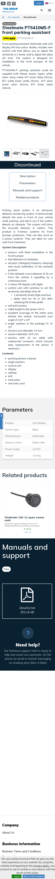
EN (50, 3)
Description (27, 176)
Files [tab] (6, 569)
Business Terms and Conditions (21, 851)
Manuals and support (27, 190)
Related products (27, 197)
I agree (17, 876)
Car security (14, 17)
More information (33, 876)
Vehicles (9, 12)
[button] (1, 421)
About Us (8, 832)
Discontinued (30, 17)
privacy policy (41, 865)
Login (39, 3)
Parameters (27, 183)
